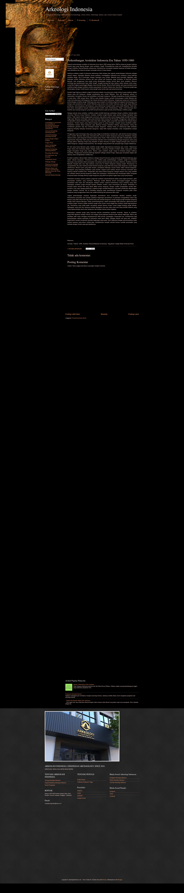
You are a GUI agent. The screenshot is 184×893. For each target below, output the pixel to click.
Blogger (120, 879)
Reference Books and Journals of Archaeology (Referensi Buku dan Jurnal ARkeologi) (52, 170)
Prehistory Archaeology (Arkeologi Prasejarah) (51, 165)
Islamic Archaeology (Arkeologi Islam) (50, 145)
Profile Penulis (81, 779)
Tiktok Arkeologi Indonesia (117, 780)
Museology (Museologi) (51, 153)
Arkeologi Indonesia (68, 9)
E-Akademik (94, 20)
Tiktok (111, 793)
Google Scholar (81, 798)
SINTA (79, 793)
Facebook (112, 796)
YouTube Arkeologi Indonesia (118, 782)
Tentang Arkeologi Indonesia (52, 780)
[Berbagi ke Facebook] (92, 249)
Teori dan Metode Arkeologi (52, 175)
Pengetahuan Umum (51, 159)
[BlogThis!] (88, 249)
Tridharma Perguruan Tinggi (85, 782)
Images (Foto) (49, 142)
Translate (58, 61)
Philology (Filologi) (50, 162)
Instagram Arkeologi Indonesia (118, 777)
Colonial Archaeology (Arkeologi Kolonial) (51, 135)
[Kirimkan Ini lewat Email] (87, 249)
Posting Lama (133, 314)
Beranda (51, 20)
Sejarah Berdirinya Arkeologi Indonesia (55, 782)
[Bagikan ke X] (90, 249)
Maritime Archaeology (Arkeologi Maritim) (51, 149)
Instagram (112, 791)
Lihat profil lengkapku (51, 81)
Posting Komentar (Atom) (79, 318)
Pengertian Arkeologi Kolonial (73, 694)
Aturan (70, 20)
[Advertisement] (92, 37)
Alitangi (104, 879)
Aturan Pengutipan (50, 785)
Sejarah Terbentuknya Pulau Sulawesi (83, 684)
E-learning (81, 20)
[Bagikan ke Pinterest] (94, 249)
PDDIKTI (79, 791)
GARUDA (80, 795)
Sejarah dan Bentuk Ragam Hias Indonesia (78, 700)
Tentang (61, 20)
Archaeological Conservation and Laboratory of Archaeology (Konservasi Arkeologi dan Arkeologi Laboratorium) (53, 125)
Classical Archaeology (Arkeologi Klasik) (51, 131)
